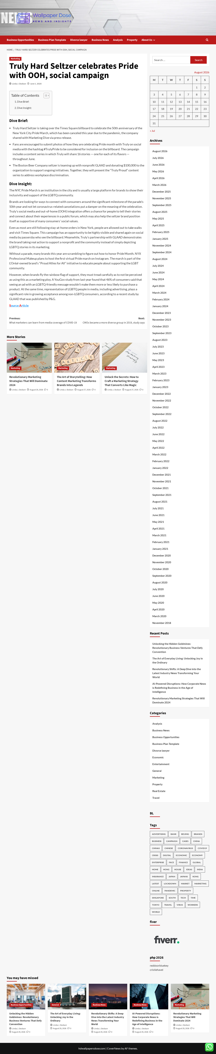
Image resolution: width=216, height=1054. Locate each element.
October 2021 (160, 488)
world (156, 912)
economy (197, 855)
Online (156, 890)
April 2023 (158, 366)
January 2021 (160, 548)
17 (154, 108)
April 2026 (158, 178)
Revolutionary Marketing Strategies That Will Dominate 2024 (28, 381)
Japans (184, 876)
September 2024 (161, 252)
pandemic (170, 890)
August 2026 (159, 151)
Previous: (43, 321)
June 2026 (158, 164)
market (185, 883)
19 (171, 108)
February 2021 (160, 542)
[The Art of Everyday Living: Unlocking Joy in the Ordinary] (67, 996)
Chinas (156, 848)
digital (167, 855)
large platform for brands (109, 190)
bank (173, 834)
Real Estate (158, 791)
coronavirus (185, 848)
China (196, 841)
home (155, 869)
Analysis (118, 40)
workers (193, 905)
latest (155, 883)
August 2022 (159, 420)
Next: (114, 321)
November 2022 (161, 400)
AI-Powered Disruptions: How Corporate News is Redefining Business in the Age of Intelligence (179, 687)
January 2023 (160, 387)
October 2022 (160, 407)
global (197, 862)
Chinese (169, 848)
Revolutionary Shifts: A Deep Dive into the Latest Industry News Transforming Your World (176, 673)
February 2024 (160, 299)
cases (185, 841)
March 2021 (159, 535)
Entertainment (160, 764)
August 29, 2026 (36, 389)
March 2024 (159, 292)
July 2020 (158, 589)
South (172, 897)
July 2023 (158, 346)
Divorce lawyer (78, 40)
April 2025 (158, 225)
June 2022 (158, 434)
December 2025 (161, 191)
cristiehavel (156, 969)
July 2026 (158, 157)
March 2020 (159, 616)
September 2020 (161, 575)
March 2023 (159, 373)
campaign (171, 841)
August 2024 (159, 258)
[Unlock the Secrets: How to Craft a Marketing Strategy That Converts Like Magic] (124, 358)
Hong (166, 869)
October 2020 (160, 568)
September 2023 (161, 333)
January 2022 (160, 467)
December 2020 (161, 555)
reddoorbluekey (159, 965)
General (156, 770)
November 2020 (161, 562)
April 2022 (158, 447)
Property (132, 40)
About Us (147, 40)
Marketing (15, 58)
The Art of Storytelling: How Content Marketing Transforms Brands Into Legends (76, 381)
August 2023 (159, 339)
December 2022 (161, 393)
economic (181, 855)
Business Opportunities (20, 40)
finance (183, 862)
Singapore (158, 897)
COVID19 (202, 848)
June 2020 (158, 595)
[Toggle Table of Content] (45, 95)
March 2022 (159, 454)
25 (162, 116)
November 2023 (161, 319)
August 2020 (159, 582)
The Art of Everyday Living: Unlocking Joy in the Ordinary (177, 660)
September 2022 (161, 413)
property (185, 890)
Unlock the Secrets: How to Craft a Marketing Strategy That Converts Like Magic (122, 381)
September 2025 (161, 205)
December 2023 (161, 312)
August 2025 (159, 211)
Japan (172, 876)
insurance (158, 876)
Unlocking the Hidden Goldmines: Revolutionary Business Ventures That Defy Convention (177, 647)
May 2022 (158, 440)
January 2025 (160, 238)
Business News (100, 40)
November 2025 (161, 198)
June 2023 (158, 353)
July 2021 (158, 508)
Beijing (185, 834)
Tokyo (155, 905)
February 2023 (160, 380)
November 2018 (161, 622)
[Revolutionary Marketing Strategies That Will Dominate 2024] (29, 358)
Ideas (189, 869)
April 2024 (158, 285)
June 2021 (158, 515)
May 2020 (158, 602)
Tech (183, 897)
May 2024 (158, 279)
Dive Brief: (23, 101)
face (171, 862)
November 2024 (161, 245)
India (200, 869)
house (177, 869)
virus (180, 905)
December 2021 (161, 474)
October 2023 (160, 326)
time (193, 897)
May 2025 (158, 218)
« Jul (152, 130)
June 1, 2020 (36, 83)
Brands (198, 834)
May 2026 (158, 171)
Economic (158, 757)
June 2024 (158, 272)
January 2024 (160, 306)
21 (188, 108)
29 (196, 116)
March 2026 (159, 184)
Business (156, 841)
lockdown (170, 883)
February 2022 (160, 461)
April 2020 (158, 609)
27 (180, 116)
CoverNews (114, 1048)
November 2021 (161, 481)
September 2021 (161, 494)
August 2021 (159, 501)
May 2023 (158, 360)
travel (168, 905)
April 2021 (158, 528)
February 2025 (160, 232)
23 (205, 108)
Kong (196, 876)
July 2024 (158, 265)
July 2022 (158, 427)
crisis (155, 855)
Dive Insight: (24, 107)
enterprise (158, 862)
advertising (159, 834)
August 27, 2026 (84, 389)
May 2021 (158, 521)
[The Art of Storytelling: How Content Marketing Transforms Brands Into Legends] (76, 358)
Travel (155, 797)
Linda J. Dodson (19, 83)
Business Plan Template (52, 40)
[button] (207, 40)
